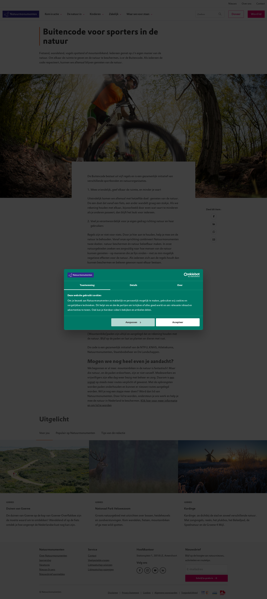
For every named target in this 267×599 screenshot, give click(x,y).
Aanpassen (131, 322)
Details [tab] (133, 285)
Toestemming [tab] (87, 285)
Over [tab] (179, 285)
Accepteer (177, 322)
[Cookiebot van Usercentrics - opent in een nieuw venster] (186, 275)
